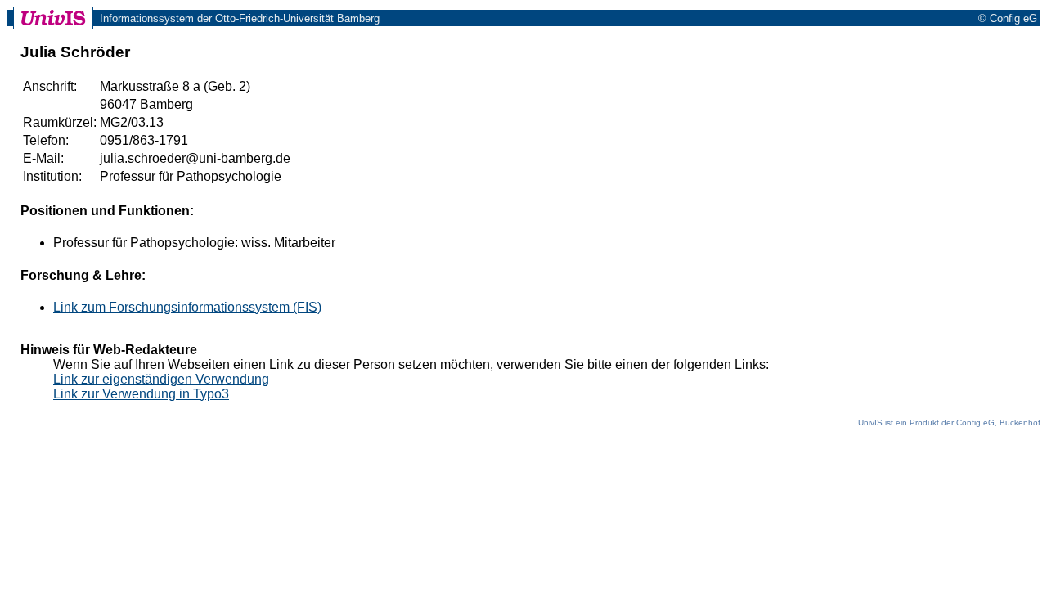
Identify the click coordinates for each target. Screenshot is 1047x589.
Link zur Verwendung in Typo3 (141, 394)
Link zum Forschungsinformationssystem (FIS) (187, 307)
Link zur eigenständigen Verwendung (161, 379)
